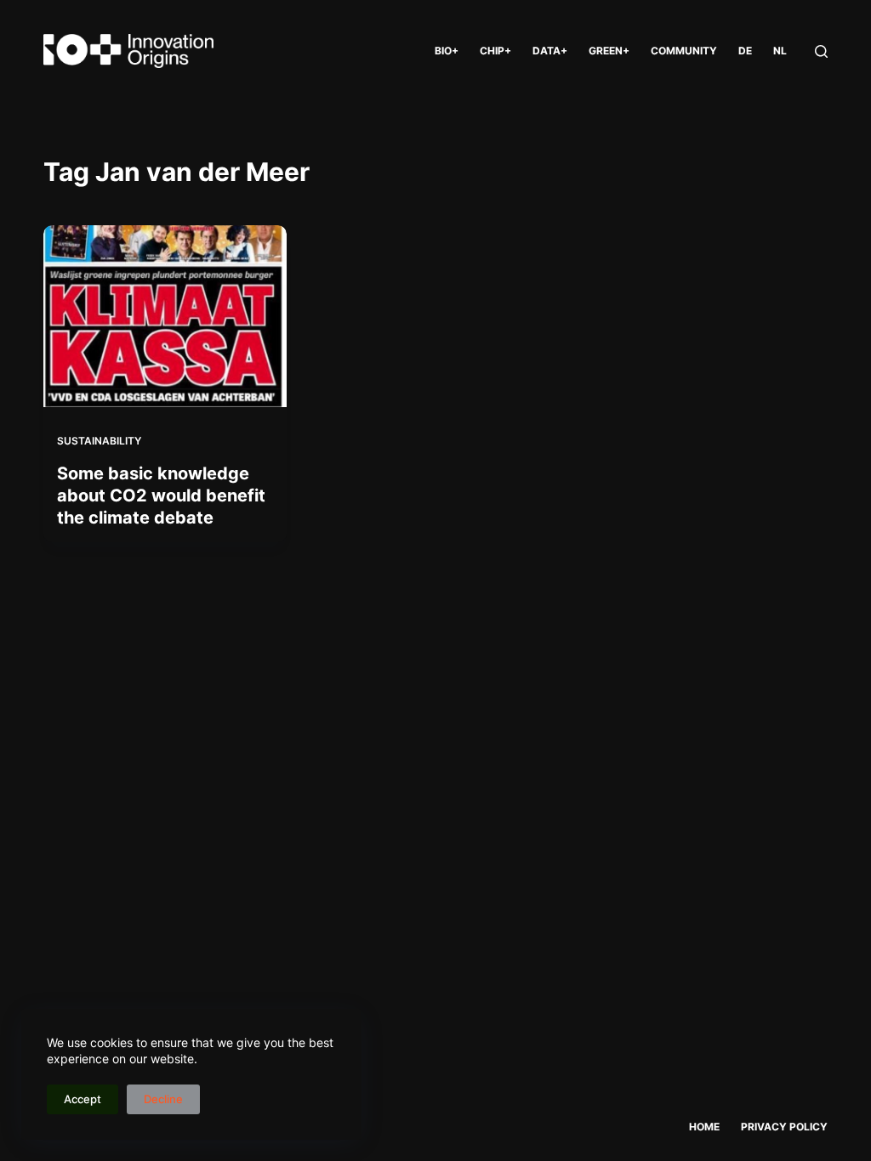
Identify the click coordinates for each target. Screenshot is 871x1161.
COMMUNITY (684, 50)
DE (745, 50)
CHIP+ (495, 50)
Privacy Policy (784, 1126)
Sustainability (99, 440)
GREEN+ (609, 50)
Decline (163, 1099)
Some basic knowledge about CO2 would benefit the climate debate (161, 495)
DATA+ (549, 50)
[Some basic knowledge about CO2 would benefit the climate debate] (165, 316)
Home (704, 1126)
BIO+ (446, 50)
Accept (82, 1099)
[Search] (821, 51)
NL (780, 50)
